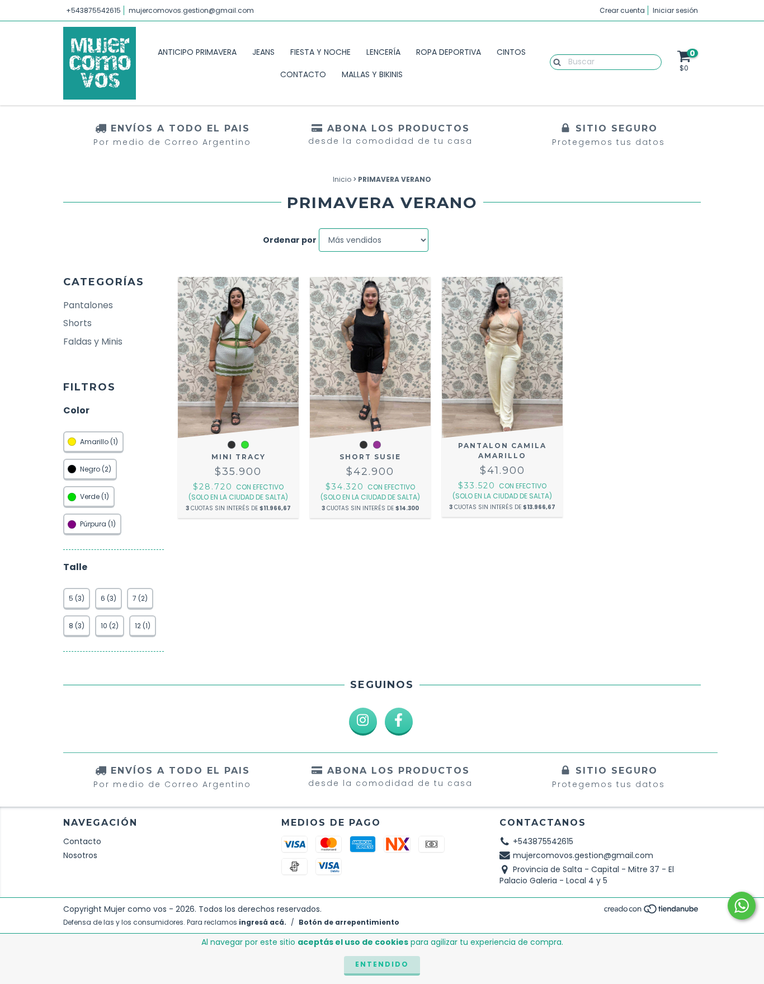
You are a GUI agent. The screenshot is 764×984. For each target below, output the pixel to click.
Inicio (342, 179)
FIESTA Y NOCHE (320, 52)
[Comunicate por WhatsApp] (742, 906)
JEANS (263, 52)
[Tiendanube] (652, 912)
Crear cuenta (622, 10)
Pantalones (88, 305)
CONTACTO (303, 74)
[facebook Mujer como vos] (399, 722)
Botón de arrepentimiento (349, 922)
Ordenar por (290, 240)
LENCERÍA (383, 52)
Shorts (77, 323)
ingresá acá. (262, 922)
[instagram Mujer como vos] (363, 722)
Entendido (382, 964)
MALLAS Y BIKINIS (372, 74)
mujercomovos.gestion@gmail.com (191, 10)
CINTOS (511, 52)
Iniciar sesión (675, 10)
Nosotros (80, 855)
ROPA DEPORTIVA (448, 52)
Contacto (82, 841)
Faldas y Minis (92, 341)
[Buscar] (554, 61)
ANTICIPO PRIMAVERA (197, 52)
